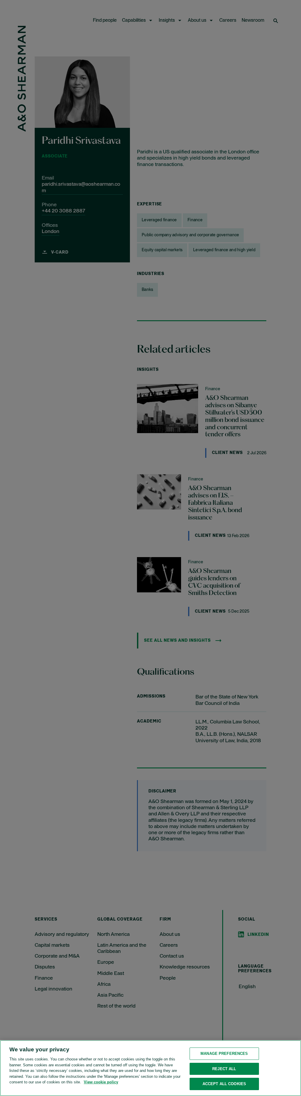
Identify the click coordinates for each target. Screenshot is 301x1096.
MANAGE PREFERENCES (224, 1053)
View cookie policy (101, 1082)
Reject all (224, 1069)
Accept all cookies (224, 1084)
